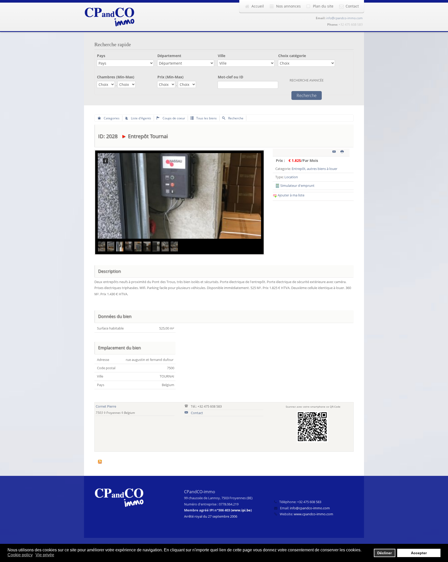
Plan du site (323, 6)
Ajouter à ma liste (290, 195)
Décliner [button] (384, 553)
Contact (352, 6)
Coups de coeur (173, 118)
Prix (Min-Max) (170, 76)
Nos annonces (288, 6)
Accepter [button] (419, 553)
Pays (101, 55)
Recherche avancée (307, 80)
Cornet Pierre (106, 406)
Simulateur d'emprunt (296, 185)
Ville (221, 55)
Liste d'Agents (140, 118)
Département (169, 55)
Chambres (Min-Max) (115, 76)
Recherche (235, 118)
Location (291, 177)
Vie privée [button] (45, 555)
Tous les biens (206, 118)
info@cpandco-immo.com (344, 18)
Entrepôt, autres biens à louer (314, 168)
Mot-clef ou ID (230, 76)
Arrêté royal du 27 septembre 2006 (210, 516)
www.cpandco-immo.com (313, 514)
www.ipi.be (241, 510)
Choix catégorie (292, 55)
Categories (111, 118)
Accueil (257, 6)
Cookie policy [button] (20, 555)
